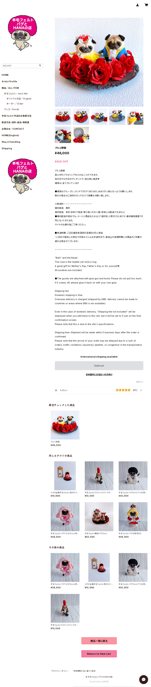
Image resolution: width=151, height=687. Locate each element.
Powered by (96, 681)
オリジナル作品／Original (18, 98)
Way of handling (11, 142)
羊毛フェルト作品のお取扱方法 (16, 116)
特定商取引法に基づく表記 (84, 671)
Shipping (7, 148)
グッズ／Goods (11, 109)
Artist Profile (9, 81)
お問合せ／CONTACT (13, 129)
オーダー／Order (14, 103)
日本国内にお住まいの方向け (99, 374)
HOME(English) (10, 135)
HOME (5, 75)
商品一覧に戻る (99, 640)
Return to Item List (99, 653)
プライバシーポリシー (60, 671)
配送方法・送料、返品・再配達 (15, 122)
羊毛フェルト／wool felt (16, 93)
